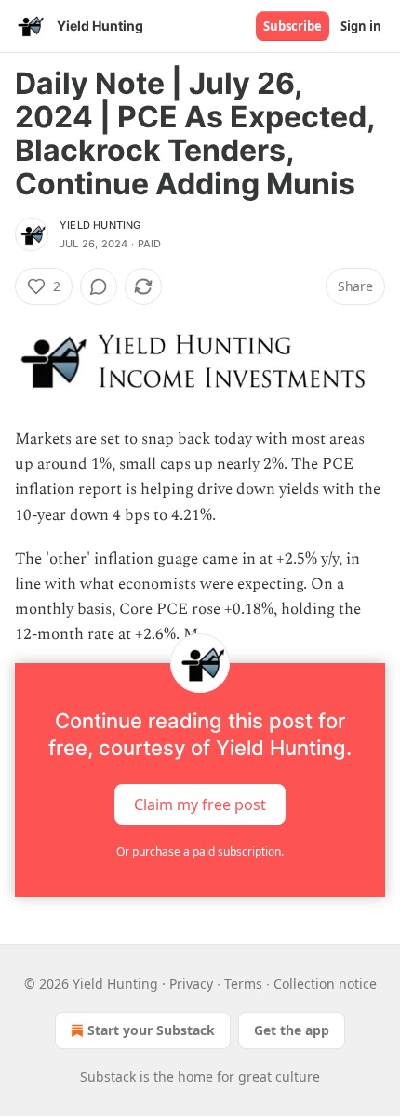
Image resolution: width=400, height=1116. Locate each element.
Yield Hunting (100, 225)
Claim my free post (200, 803)
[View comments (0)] (98, 286)
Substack (108, 1076)
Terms (243, 983)
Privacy (191, 983)
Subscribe (292, 26)
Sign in (360, 26)
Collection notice (325, 983)
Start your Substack (151, 1030)
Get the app (291, 1030)
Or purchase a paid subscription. (200, 851)
